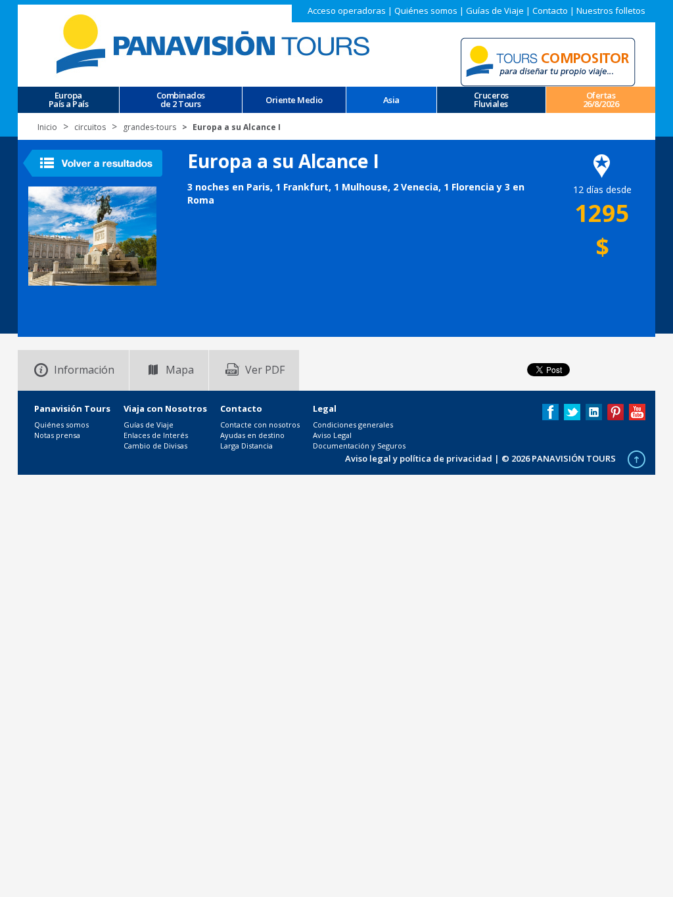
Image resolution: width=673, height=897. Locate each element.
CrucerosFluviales (491, 99)
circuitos (90, 127)
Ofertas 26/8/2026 (601, 99)
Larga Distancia (246, 445)
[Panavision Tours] (215, 43)
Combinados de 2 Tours (180, 99)
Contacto (550, 10)
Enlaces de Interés (156, 435)
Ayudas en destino (252, 435)
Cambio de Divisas (155, 445)
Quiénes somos (425, 10)
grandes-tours (149, 127)
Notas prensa (57, 435)
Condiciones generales (353, 424)
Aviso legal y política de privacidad (418, 458)
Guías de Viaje (495, 10)
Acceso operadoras (347, 10)
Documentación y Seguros (359, 445)
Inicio (47, 127)
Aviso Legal (332, 435)
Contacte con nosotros (260, 424)
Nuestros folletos (610, 10)
